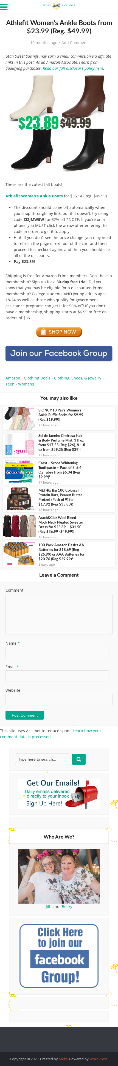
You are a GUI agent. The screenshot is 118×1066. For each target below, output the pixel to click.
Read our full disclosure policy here (73, 68)
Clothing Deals (37, 378)
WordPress (98, 1058)
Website (12, 690)
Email (12, 666)
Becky (67, 906)
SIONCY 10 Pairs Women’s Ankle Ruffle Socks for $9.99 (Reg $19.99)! (60, 415)
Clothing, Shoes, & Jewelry (77, 378)
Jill (48, 906)
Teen (10, 384)
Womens (26, 384)
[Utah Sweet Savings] (59, 6)
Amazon (12, 378)
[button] (104, 81)
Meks (63, 1058)
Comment (14, 590)
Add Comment (74, 42)
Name (12, 643)
